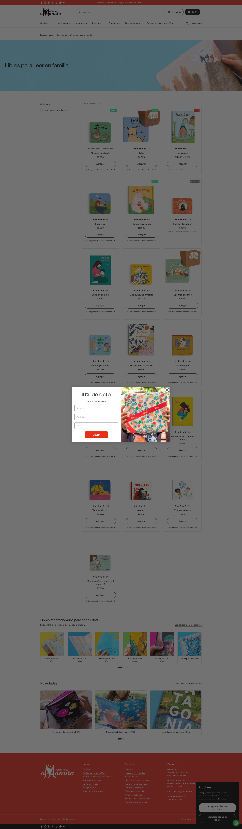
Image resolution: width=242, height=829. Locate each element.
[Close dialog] (167, 390)
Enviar (96, 434)
